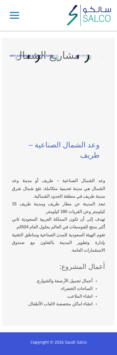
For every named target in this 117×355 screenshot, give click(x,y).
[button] (15, 56)
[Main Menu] (14, 15)
